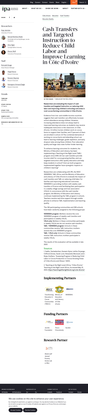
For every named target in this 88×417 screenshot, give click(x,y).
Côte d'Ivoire (47, 16)
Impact (65, 8)
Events (52, 2)
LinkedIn (49, 392)
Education (55, 16)
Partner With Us (78, 8)
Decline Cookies (30, 410)
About (25, 8)
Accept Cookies (16, 410)
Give (73, 2)
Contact (45, 2)
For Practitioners (29, 392)
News (57, 2)
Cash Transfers (64, 16)
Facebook (59, 392)
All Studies (5, 392)
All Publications (16, 392)
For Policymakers (39, 392)
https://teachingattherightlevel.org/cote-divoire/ (66, 270)
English (64, 2)
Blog (31, 2)
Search (81, 2)
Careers (37, 2)
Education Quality (48, 19)
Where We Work (52, 8)
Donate (79, 392)
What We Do (36, 8)
